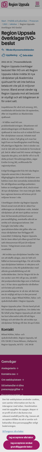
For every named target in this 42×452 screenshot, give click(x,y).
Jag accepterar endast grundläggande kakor (21, 445)
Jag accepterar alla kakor (21, 437)
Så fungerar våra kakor (13, 431)
